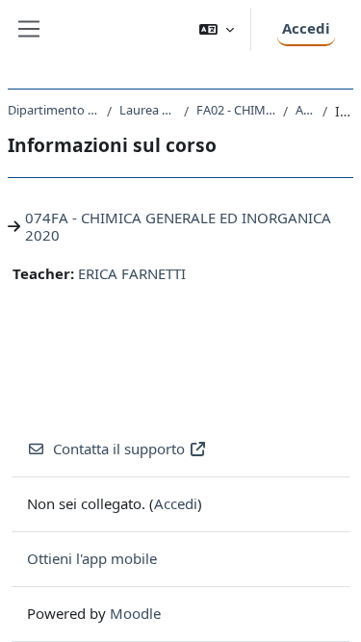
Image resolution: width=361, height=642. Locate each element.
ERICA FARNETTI (132, 273)
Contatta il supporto (119, 448)
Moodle (135, 613)
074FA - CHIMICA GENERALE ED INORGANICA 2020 (178, 226)
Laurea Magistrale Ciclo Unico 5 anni (147, 109)
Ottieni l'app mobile (92, 558)
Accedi (306, 28)
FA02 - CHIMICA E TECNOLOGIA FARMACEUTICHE (236, 109)
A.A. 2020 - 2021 (305, 109)
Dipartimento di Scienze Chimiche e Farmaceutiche (53, 109)
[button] (216, 29)
